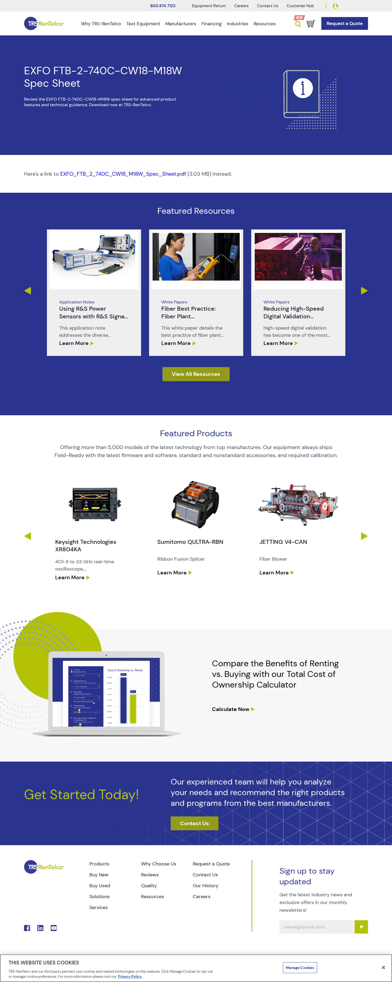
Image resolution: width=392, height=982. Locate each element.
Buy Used (99, 885)
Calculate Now (230, 709)
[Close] (383, 967)
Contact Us (267, 6)
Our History (205, 885)
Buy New (99, 875)
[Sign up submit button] (361, 927)
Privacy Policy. (130, 976)
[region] (196, 968)
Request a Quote (211, 864)
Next (364, 291)
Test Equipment (143, 24)
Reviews (150, 875)
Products (99, 864)
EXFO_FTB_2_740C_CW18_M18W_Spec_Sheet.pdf (123, 173)
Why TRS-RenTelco (101, 24)
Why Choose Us (158, 864)
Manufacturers (180, 24)
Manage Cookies (300, 967)
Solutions (99, 896)
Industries (237, 24)
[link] (94, 292)
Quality (149, 885)
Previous (27, 291)
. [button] (94, 292)
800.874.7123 (162, 6)
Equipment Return (209, 6)
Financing (212, 24)
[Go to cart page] (311, 23)
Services (98, 907)
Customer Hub (300, 6)
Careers (241, 6)
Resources (265, 24)
